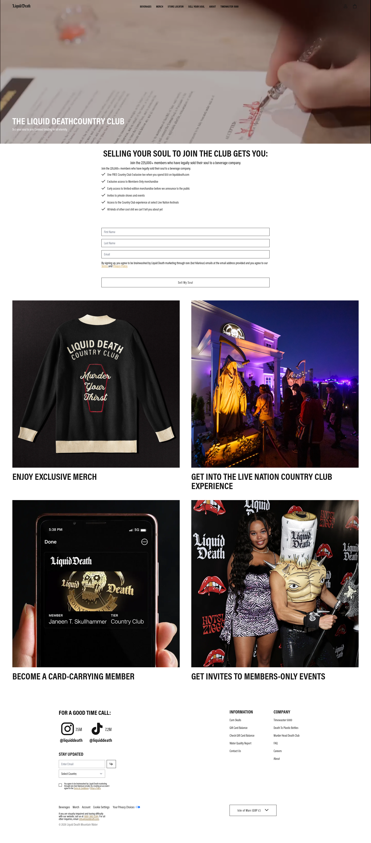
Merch (159, 6)
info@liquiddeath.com (89, 819)
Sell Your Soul (196, 6)
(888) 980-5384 (91, 816)
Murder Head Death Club (287, 735)
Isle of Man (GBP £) (249, 810)
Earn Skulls (235, 720)
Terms (104, 266)
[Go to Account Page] (345, 6)
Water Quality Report (240, 743)
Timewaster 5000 (229, 6)
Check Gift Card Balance (242, 735)
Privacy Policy (120, 266)
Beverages (145, 6)
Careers (278, 750)
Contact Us (235, 750)
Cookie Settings (101, 807)
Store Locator (176, 6)
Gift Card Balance (239, 727)
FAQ (276, 743)
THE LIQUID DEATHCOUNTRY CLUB (68, 120)
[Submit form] (111, 764)
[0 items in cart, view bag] (354, 6)
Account (86, 807)
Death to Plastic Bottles (286, 727)
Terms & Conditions (81, 788)
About (212, 6)
